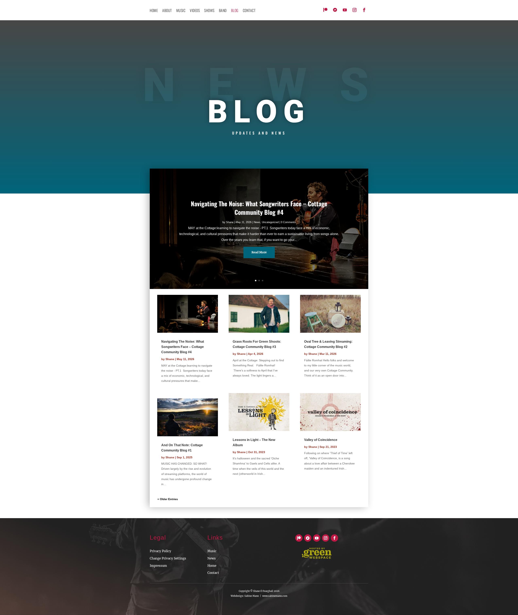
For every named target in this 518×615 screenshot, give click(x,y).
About (167, 11)
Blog (234, 11)
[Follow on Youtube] (345, 10)
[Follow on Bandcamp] (335, 10)
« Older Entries (167, 499)
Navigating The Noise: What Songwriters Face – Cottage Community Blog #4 (259, 208)
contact (249, 11)
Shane (230, 222)
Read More (259, 252)
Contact (213, 573)
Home (154, 11)
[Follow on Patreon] (325, 10)
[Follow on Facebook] (364, 10)
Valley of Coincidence (320, 440)
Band (223, 11)
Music (181, 11)
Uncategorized (270, 222)
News (257, 222)
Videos (195, 11)
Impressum (158, 566)
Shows (209, 11)
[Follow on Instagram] (354, 10)
